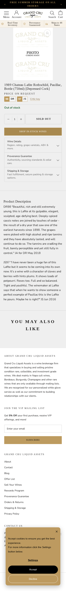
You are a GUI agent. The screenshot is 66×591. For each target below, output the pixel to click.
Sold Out (43, 119)
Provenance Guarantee (16, 496)
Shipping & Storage (15, 508)
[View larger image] (47, 33)
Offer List (9, 479)
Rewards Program (14, 490)
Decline (33, 578)
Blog (6, 473)
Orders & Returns (14, 502)
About (7, 461)
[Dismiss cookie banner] (56, 532)
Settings (33, 560)
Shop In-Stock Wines (33, 131)
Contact (8, 467)
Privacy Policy (11, 513)
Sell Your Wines (13, 484)
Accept (33, 569)
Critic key (35, 99)
